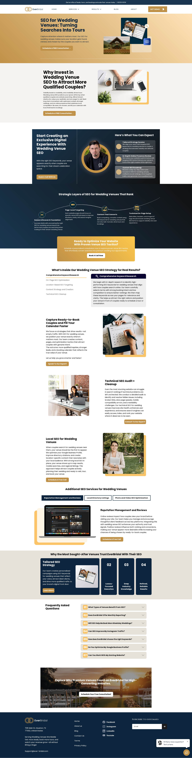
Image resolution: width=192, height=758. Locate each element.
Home (54, 9)
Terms (77, 740)
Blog (116, 9)
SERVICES (73, 9)
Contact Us (79, 736)
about (134, 9)
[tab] (66, 276)
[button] (74, 9)
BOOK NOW (121, 2)
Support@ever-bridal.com (36, 751)
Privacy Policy (80, 745)
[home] (34, 9)
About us (78, 726)
